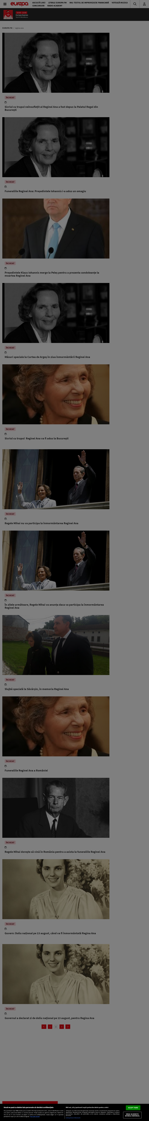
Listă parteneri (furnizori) (73, 1118)
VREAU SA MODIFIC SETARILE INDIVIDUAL (132, 1115)
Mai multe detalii (35, 1116)
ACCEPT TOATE (133, 1108)
